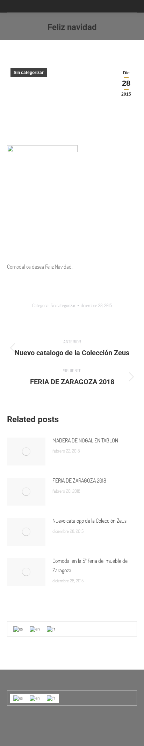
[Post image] (26, 451)
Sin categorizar (29, 72)
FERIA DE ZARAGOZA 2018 (79, 480)
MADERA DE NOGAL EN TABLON (85, 440)
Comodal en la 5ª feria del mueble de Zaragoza (90, 565)
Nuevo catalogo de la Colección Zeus (89, 520)
